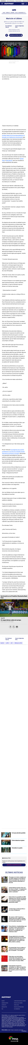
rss (2, 1008)
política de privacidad (19, 1006)
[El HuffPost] (9, 3)
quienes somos (5, 1002)
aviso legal (16, 1004)
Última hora (22, 3)
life (12, 643)
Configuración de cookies (20, 1000)
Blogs (2, 643)
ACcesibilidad (17, 1008)
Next (25, 610)
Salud (4, 12)
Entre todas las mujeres (18, 840)
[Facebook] (10, 627)
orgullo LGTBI (18, 643)
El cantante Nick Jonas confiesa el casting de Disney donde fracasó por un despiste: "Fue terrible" (17, 949)
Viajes (16, 12)
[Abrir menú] (2, 3)
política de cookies (18, 1002)
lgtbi (7, 643)
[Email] (17, 627)
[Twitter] (13, 627)
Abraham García (8, 26)
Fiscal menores (18, 0)
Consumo (12, 12)
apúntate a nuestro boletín (14, 864)
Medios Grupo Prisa (14, 1041)
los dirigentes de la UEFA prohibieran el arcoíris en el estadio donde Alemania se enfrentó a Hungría (13, 451)
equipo (3, 1000)
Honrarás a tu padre (17, 848)
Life (14, 10)
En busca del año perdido (18, 833)
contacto (4, 1004)
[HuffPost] (6, 997)
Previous (2, 610)
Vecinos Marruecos (10, 0)
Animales (8, 12)
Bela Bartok (9, 160)
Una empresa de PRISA (14, 1038)
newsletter (4, 1006)
